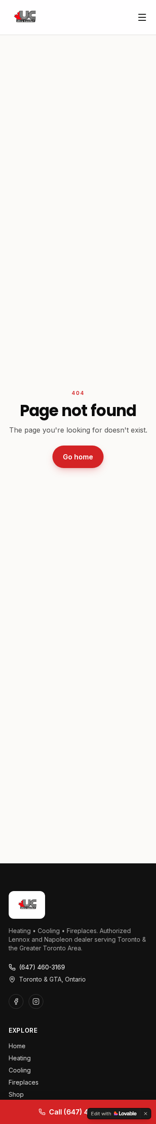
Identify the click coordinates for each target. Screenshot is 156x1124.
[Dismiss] (145, 1113)
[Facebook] (16, 1001)
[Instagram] (36, 1001)
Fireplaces (24, 1082)
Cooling (20, 1070)
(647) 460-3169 (42, 967)
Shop (16, 1094)
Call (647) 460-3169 (83, 1112)
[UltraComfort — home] (24, 17)
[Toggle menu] (142, 17)
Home (17, 1046)
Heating (20, 1058)
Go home (78, 456)
